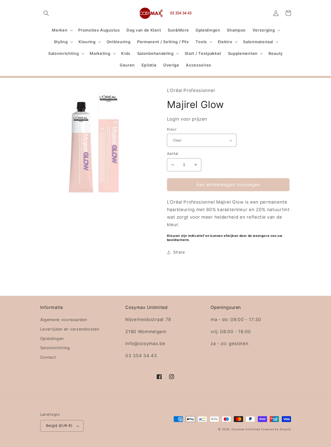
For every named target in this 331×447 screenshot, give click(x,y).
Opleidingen (52, 338)
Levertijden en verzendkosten (69, 329)
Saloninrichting (55, 347)
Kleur (172, 129)
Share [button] (179, 252)
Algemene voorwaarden (63, 319)
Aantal (172, 153)
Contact (48, 357)
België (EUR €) (59, 425)
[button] (46, 13)
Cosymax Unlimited (245, 429)
